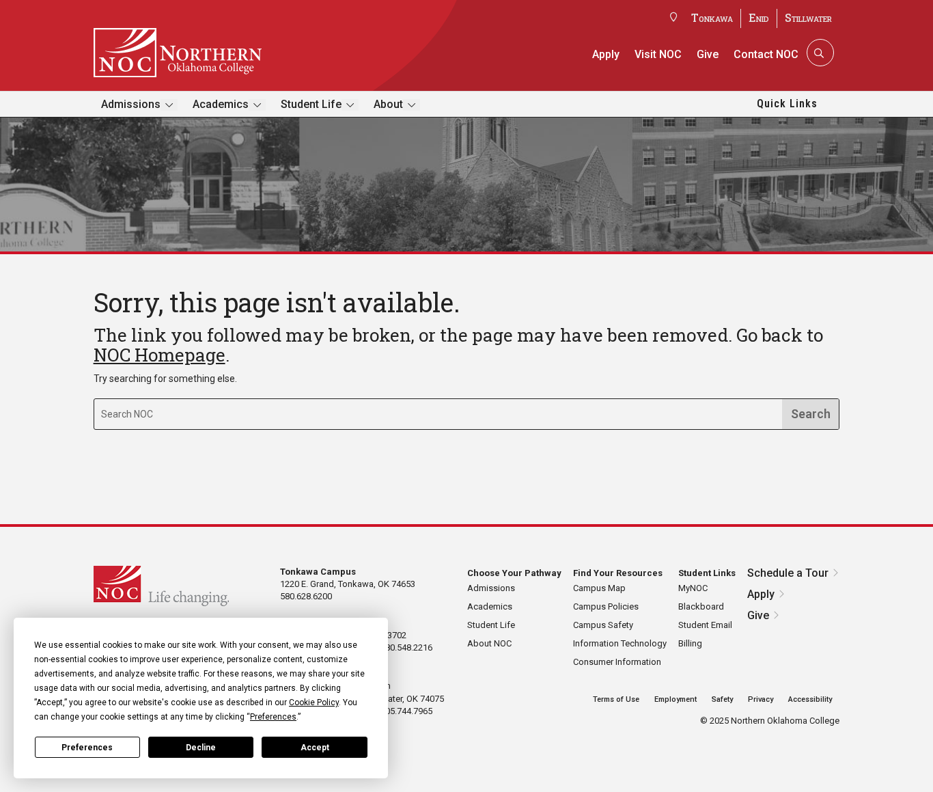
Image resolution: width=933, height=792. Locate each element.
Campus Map (599, 588)
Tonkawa (712, 17)
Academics (221, 104)
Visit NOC (658, 54)
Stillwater (808, 17)
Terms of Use (616, 699)
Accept (315, 747)
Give (708, 54)
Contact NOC (766, 54)
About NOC (489, 643)
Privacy (760, 699)
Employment (675, 699)
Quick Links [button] (787, 103)
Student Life (311, 104)
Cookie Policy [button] (314, 702)
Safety (722, 699)
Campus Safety (603, 625)
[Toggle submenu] (169, 105)
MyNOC (693, 588)
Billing (690, 643)
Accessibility (810, 699)
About (388, 104)
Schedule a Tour (787, 572)
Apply (605, 54)
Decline (201, 747)
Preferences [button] (273, 717)
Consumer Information (617, 662)
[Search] (819, 53)
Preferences (87, 747)
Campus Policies (606, 606)
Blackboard (701, 606)
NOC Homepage (159, 354)
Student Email (705, 625)
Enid (759, 17)
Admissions (131, 104)
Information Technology (620, 643)
